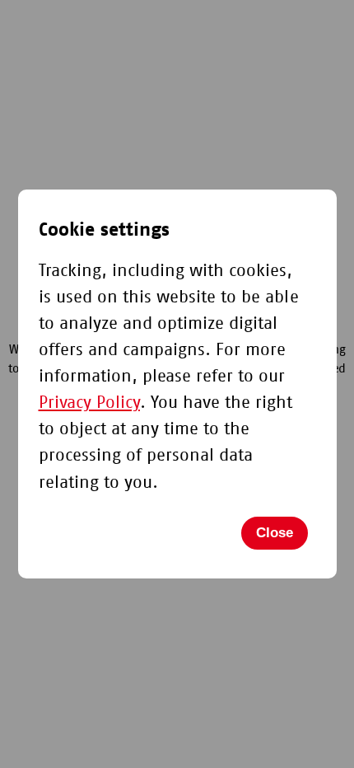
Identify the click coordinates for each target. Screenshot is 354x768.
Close (274, 533)
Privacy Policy (89, 402)
